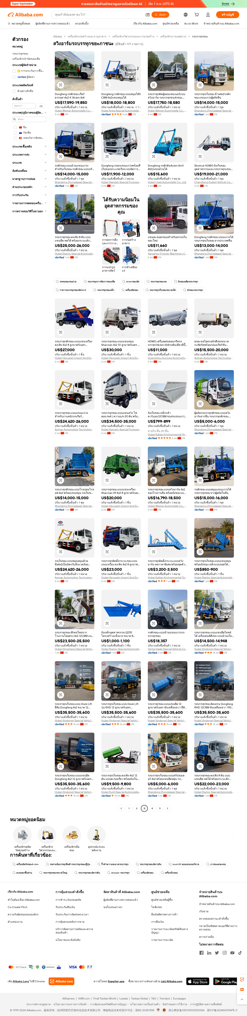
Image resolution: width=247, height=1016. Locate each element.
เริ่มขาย (203, 911)
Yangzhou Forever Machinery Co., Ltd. (167, 253)
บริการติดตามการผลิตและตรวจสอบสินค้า (74, 931)
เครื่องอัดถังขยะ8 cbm (27, 864)
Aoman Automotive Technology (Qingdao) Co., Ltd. (214, 357)
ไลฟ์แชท (156, 907)
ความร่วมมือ (206, 936)
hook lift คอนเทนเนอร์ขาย (186, 864)
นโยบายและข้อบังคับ (68, 939)
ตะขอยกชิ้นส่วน (24, 872)
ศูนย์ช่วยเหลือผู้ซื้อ (162, 899)
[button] (147, 14)
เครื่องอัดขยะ (131, 290)
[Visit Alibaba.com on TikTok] (240, 952)
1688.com (84, 998)
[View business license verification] (158, 1010)
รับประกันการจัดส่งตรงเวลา (72, 914)
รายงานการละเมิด (162, 939)
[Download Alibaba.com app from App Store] (197, 981)
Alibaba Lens (21, 981)
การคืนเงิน (157, 921)
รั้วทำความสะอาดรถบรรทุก (115, 864)
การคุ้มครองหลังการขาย (70, 921)
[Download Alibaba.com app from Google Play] (226, 981)
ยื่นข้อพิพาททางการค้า (164, 914)
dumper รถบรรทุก (120, 872)
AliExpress (68, 998)
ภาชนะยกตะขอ (218, 864)
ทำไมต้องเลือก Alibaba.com (24, 899)
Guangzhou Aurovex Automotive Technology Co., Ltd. (167, 357)
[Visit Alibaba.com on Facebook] (201, 952)
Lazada (123, 998)
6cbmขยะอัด (132, 281)
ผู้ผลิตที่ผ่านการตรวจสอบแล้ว (120, 899)
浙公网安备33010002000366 (186, 1010)
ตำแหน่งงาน (15, 921)
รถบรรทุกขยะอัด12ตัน (150, 864)
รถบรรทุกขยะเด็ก (105, 290)
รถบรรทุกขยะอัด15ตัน (89, 872)
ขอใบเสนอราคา (113, 907)
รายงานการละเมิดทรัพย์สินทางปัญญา (169, 931)
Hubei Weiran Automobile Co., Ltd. (74, 110)
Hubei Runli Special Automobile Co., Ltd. (121, 792)
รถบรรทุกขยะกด (159, 281)
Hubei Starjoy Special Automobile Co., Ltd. (74, 253)
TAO (153, 998)
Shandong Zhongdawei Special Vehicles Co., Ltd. (214, 110)
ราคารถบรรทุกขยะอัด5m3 (73, 290)
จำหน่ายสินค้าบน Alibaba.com (217, 904)
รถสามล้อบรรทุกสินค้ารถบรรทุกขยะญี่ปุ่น (70, 864)
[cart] (197, 15)
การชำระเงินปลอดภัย (68, 899)
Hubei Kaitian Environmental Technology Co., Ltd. (167, 434)
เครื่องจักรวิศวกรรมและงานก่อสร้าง (133, 36)
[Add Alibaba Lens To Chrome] (61, 981)
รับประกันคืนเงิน (65, 907)
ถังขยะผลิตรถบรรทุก (188, 281)
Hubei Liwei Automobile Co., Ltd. (167, 182)
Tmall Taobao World (104, 998)
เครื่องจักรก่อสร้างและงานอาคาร (87, 36)
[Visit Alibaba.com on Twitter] (217, 952)
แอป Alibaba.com (171, 981)
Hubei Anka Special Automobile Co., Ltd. (121, 110)
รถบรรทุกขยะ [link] (200, 36)
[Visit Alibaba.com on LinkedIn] (209, 952)
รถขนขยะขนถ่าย (68, 281)
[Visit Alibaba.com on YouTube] (232, 952)
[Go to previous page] (121, 808)
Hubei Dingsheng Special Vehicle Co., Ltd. (74, 649)
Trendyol (164, 998)
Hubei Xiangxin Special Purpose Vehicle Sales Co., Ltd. (121, 182)
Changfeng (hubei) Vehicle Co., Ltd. (214, 182)
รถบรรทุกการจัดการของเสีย (101, 281)
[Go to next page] (167, 808)
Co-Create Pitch (17, 907)
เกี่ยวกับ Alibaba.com (20, 891)
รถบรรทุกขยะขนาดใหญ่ (55, 872)
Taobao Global (139, 998)
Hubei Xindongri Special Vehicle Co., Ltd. (214, 649)
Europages (179, 998)
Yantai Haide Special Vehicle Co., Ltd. (167, 649)
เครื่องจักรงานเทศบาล (173, 36)
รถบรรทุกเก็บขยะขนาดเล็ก (163, 290)
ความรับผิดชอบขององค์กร (23, 914)
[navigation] (29, 422)
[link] (242, 979)
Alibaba (57, 36)
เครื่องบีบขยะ (171, 872)
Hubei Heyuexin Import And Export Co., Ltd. (74, 357)
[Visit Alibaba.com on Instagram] (224, 952)
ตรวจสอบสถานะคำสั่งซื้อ (214, 918)
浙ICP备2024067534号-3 (222, 1010)
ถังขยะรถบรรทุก (195, 290)
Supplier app (116, 981)
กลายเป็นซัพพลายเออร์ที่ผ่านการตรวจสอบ (218, 927)
